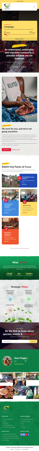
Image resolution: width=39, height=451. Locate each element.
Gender (4, 421)
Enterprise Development (8, 419)
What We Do (15, 66)
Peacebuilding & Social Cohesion (28, 177)
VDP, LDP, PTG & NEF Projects (9, 427)
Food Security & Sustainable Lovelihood (11, 438)
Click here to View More (24, 248)
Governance (5, 423)
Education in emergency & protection (7, 234)
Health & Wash (27, 205)
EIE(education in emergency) (27, 419)
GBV (22, 423)
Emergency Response (25, 421)
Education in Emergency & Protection (10, 436)
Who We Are (23, 66)
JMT (22, 425)
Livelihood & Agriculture (8, 425)
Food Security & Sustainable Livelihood (8, 205)
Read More (24, 184)
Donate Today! (17, 149)
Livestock (23, 427)
